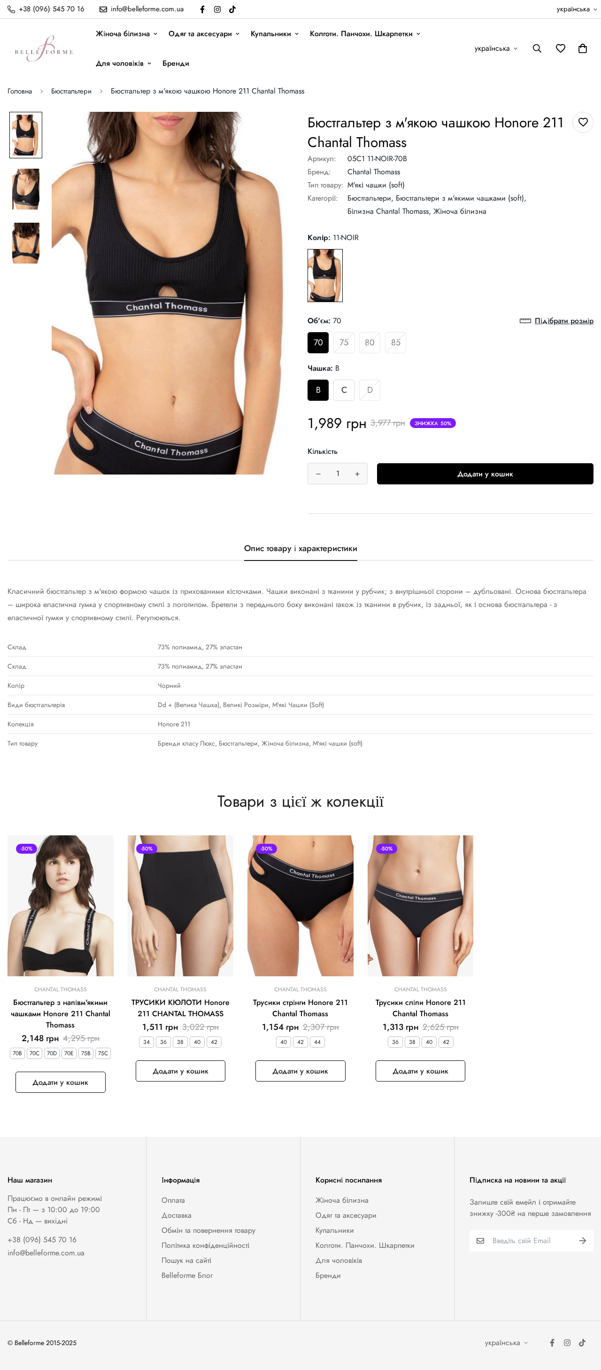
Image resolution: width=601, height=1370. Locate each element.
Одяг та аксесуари (200, 33)
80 (370, 342)
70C (34, 1053)
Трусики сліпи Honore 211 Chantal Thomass (421, 1008)
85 (396, 342)
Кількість (323, 451)
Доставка (177, 1215)
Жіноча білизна (123, 33)
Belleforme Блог (187, 1275)
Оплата (173, 1200)
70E (69, 1053)
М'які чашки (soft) (376, 184)
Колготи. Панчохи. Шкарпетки (361, 33)
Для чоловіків (120, 63)
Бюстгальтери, (370, 198)
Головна (20, 91)
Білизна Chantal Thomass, (389, 211)
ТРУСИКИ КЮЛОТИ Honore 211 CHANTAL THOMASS (180, 1008)
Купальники (271, 33)
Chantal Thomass (373, 171)
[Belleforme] (45, 48)
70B (17, 1053)
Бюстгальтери (71, 91)
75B (86, 1053)
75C (103, 1053)
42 (214, 1042)
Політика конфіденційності (205, 1245)
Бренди (175, 63)
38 (180, 1042)
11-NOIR (325, 275)
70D (52, 1053)
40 (197, 1042)
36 (163, 1042)
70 (318, 342)
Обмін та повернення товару (208, 1230)
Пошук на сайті (186, 1260)
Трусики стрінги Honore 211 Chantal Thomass (300, 1008)
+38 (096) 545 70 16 (42, 1239)
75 (343, 342)
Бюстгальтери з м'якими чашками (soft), (461, 198)
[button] (581, 48)
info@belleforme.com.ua (46, 1252)
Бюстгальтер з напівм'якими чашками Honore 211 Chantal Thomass (60, 1013)
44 (317, 1042)
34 (146, 1042)
